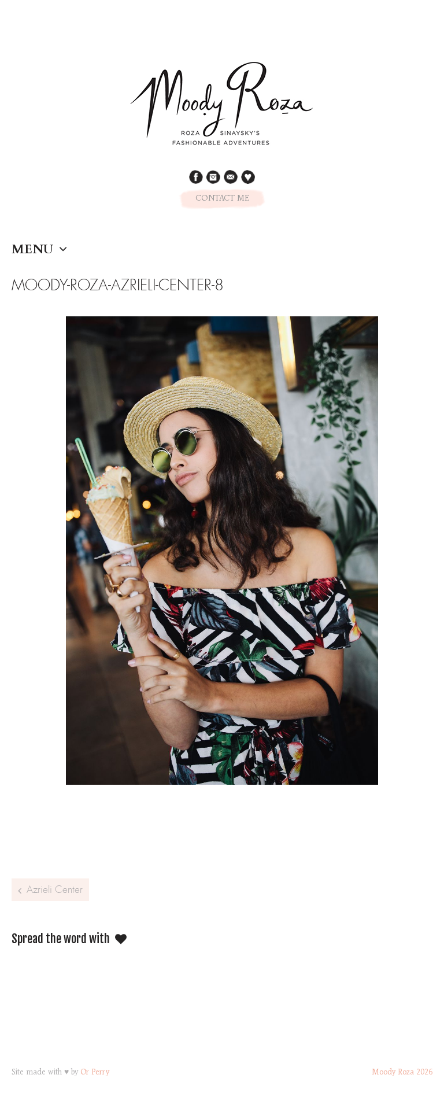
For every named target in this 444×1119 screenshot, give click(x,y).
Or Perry (94, 1073)
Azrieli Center (55, 889)
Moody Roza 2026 (402, 1073)
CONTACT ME (222, 198)
